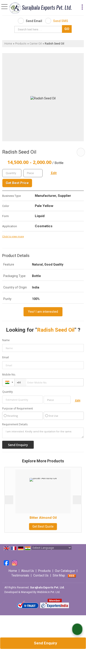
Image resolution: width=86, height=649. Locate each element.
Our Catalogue (65, 571)
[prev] (8, 499)
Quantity (7, 392)
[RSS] (72, 575)
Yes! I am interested (43, 312)
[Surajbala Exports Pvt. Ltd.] (40, 8)
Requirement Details (15, 424)
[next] (77, 499)
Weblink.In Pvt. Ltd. (48, 592)
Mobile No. (9, 374)
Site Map (59, 575)
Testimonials (20, 575)
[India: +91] (8, 382)
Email (5, 357)
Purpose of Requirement (17, 408)
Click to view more (13, 236)
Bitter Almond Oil (35, 518)
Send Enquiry (45, 643)
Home (8, 43)
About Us (27, 571)
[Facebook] (6, 562)
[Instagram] (14, 562)
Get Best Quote (35, 526)
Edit (53, 173)
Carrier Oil (36, 43)
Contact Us (41, 575)
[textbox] (39, 29)
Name (6, 340)
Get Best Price (17, 183)
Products (20, 43)
